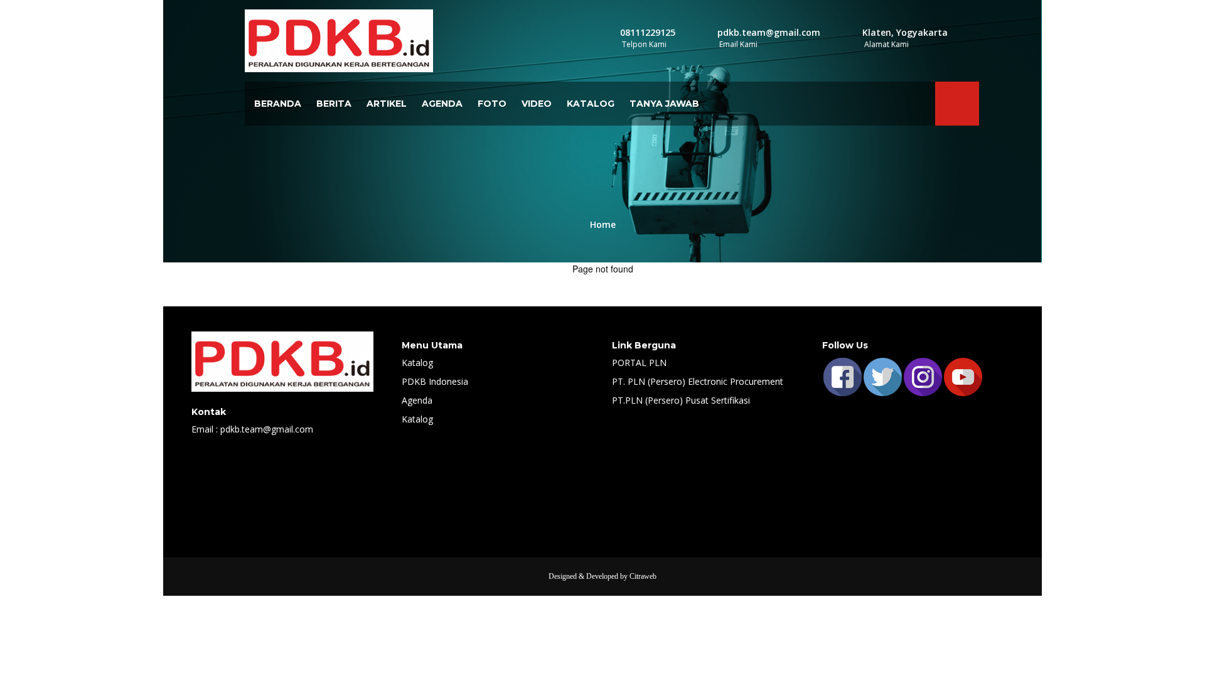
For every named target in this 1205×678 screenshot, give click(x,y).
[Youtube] (963, 376)
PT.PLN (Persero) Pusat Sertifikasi (681, 400)
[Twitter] (882, 376)
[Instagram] (922, 376)
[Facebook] (842, 376)
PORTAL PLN (639, 363)
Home (603, 224)
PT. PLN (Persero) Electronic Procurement (697, 381)
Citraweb (642, 576)
